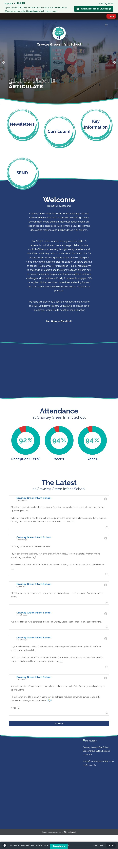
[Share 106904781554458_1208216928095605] (106, 666)
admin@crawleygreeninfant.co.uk (98, 761)
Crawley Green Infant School (59, 44)
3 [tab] (61, 102)
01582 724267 (89, 765)
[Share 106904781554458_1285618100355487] (106, 527)
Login (111, 16)
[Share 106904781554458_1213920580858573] (106, 602)
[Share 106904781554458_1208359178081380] (106, 627)
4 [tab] (65, 102)
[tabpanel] (59, 63)
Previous (3, 62)
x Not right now (106, 3)
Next (114, 62)
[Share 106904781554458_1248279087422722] (106, 573)
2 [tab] (56, 102)
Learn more (98, 845)
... (72, 521)
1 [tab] (52, 102)
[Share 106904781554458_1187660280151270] (106, 713)
